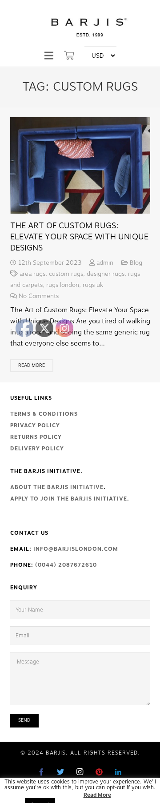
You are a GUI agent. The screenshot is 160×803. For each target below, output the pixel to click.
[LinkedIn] (118, 772)
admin (104, 262)
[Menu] (49, 55)
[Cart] (69, 55)
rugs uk (93, 285)
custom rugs (66, 273)
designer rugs (105, 273)
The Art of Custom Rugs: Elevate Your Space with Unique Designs (79, 236)
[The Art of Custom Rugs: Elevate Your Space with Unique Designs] (80, 165)
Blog (136, 262)
